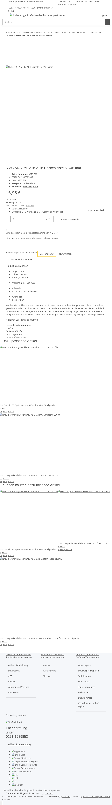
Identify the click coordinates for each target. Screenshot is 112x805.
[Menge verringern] (8, 219)
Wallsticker (83, 692)
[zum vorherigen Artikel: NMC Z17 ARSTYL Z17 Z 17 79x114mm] (8, 41)
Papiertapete (84, 665)
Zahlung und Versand (18, 687)
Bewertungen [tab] (65, 253)
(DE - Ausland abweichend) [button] (49, 211)
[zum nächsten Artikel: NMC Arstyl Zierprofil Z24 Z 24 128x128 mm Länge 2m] (13, 41)
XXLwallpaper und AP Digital (88, 705)
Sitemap (47, 676)
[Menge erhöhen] (45, 225)
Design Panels (85, 697)
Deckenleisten (29, 183)
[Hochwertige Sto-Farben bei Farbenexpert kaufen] (38, 15)
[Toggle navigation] (6, 15)
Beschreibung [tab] (47, 253)
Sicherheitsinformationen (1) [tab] (22, 259)
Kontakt (12, 681)
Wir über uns (49, 670)
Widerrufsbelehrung (18, 665)
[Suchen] (107, 22)
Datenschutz (14, 670)
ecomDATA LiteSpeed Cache (96, 796)
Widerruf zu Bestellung (19, 744)
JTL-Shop (65, 796)
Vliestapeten (84, 681)
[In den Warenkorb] (8, 50)
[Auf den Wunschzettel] (13, 62)
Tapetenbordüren (86, 687)
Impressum (13, 692)
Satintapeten (84, 676)
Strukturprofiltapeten (88, 670)
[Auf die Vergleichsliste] (8, 62)
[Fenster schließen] (8, 55)
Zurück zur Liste (13, 32)
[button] (91, 15)
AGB (10, 676)
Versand (30, 205)
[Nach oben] (1, 803)
